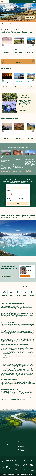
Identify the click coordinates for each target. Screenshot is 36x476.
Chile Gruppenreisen (14, 382)
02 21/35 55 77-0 (20, 445)
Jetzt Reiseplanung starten (29, 17)
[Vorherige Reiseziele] (1, 238)
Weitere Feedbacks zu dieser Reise (5, 171)
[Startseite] (2, 23)
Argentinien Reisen (17, 460)
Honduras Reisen (25, 464)
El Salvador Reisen (25, 461)
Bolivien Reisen (17, 461)
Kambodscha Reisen (32, 465)
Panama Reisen (25, 469)
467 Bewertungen (27, 20)
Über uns (8, 441)
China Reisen (31, 460)
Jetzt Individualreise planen (6, 276)
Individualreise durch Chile (8, 384)
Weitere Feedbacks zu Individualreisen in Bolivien (28, 171)
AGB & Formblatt (17, 474)
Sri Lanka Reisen (32, 469)
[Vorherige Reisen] (3, 45)
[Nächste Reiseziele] (35, 238)
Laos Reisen (31, 466)
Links (32, 474)
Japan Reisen (31, 464)
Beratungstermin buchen (25, 275)
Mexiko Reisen (24, 466)
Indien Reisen (31, 461)
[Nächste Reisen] (33, 45)
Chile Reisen (17, 464)
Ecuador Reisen (17, 465)
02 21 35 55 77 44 (29, 270)
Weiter (18, 203)
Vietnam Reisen (32, 471)
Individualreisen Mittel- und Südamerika (11, 23)
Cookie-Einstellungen (27, 474)
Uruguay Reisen (17, 469)
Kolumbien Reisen (17, 466)
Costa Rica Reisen (25, 460)
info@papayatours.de (29, 272)
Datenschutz (22, 474)
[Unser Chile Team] (10, 103)
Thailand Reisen (32, 470)
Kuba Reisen (24, 465)
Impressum (12, 474)
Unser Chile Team (23, 110)
